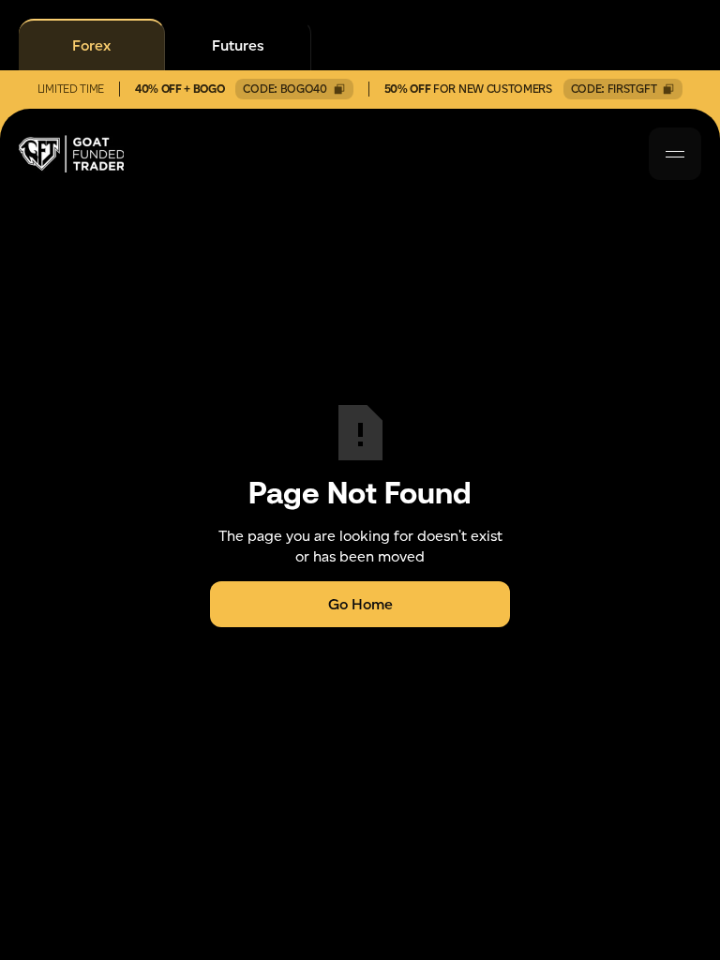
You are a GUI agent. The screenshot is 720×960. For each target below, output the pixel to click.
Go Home (360, 604)
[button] (675, 154)
